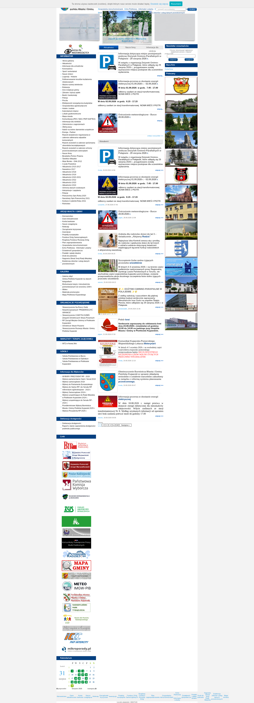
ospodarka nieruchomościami (110, 9)
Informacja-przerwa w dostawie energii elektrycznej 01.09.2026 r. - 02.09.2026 (138, 82)
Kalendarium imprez (70, 111)
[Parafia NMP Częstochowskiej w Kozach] (181, 230)
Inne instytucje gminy (70, 90)
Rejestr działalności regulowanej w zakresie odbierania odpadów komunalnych (76, 137)
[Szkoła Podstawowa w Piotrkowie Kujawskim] (181, 302)
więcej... (160, 76)
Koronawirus (67, 69)
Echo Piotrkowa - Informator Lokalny (76, 248)
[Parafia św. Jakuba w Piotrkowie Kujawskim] (181, 193)
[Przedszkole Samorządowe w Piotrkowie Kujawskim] (181, 320)
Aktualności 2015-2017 (71, 167)
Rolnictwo (66, 204)
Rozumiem (176, 4)
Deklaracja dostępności (71, 423)
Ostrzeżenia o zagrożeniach (73, 124)
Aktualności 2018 (69, 172)
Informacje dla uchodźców (72, 66)
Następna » (125, 425)
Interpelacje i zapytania (71, 190)
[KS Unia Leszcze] (181, 176)
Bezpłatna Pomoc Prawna (72, 156)
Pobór (124, 319)
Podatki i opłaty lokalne (71, 253)
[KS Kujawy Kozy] (181, 249)
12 (79, 674)
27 (83, 682)
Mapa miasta (67, 116)
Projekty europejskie (70, 235)
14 (86, 674)
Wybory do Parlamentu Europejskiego (77, 384)
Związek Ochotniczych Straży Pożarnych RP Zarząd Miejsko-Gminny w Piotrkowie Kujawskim (78, 320)
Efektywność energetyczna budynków (77, 103)
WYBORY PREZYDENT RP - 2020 (76, 376)
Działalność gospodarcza (72, 251)
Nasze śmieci (67, 74)
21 (86, 678)
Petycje (65, 193)
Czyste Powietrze (69, 164)
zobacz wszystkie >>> (155, 136)
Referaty (65, 227)
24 (72, 682)
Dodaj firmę (169, 69)
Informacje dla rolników (71, 122)
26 (79, 682)
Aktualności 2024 (69, 185)
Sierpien (75, 688)
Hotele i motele (68, 108)
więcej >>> (159, 170)
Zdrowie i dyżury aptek (71, 93)
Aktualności (67, 63)
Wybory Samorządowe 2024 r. (74, 392)
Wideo (64, 289)
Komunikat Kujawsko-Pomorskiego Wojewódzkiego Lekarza (137, 342)
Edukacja (66, 87)
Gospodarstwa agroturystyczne (74, 106)
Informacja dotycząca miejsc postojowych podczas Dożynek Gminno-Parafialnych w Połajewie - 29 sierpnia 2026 (139, 56)
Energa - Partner (69, 132)
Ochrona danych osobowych (73, 188)
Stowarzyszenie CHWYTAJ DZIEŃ (76, 315)
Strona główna (68, 61)
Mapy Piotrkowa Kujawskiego (74, 295)
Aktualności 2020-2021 (71, 177)
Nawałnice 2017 (68, 169)
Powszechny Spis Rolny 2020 (74, 196)
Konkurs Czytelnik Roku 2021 (74, 201)
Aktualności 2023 (69, 182)
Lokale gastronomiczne (71, 114)
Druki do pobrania (69, 256)
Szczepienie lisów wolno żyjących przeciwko (135, 261)
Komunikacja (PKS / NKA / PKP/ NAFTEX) (78, 119)
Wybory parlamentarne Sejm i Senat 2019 (79, 379)
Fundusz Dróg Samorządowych (74, 237)
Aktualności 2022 (69, 180)
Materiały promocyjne (71, 292)
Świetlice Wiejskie (69, 159)
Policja (65, 98)
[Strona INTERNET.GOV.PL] (181, 267)
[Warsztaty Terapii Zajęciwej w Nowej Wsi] (181, 158)
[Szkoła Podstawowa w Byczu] (181, 104)
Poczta (65, 100)
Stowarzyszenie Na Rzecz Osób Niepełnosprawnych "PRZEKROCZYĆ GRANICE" (77, 310)
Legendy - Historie (69, 77)
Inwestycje (66, 232)
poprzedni (62, 688)
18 (76, 678)
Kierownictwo (67, 216)
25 (76, 682)
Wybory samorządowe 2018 (73, 382)
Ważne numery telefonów (72, 85)
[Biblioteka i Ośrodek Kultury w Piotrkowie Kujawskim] (181, 211)
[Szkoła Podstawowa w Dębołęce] (181, 122)
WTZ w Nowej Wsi (69, 344)
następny (91, 688)
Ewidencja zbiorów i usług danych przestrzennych (217, 696)
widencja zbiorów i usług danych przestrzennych (165, 13)
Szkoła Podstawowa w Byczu (74, 356)
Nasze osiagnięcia (69, 224)
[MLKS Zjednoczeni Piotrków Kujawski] (181, 86)
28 (86, 682)
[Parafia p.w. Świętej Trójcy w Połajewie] (181, 140)
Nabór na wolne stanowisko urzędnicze (78, 130)
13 (83, 674)
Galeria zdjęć (67, 276)
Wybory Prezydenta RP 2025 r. (74, 411)
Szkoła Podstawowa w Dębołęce (75, 359)
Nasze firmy (67, 153)
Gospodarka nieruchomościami (74, 245)
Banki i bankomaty (69, 95)
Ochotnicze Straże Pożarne (73, 326)
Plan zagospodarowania (72, 243)
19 (79, 678)
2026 (80, 688)
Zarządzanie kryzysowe (71, 229)
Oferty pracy (67, 127)
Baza (170, 65)
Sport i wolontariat (69, 71)
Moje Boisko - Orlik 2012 (72, 161)
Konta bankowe (68, 221)
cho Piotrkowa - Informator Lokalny (139, 9)
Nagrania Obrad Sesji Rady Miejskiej (77, 258)
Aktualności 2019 (69, 175)
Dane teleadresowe (70, 219)
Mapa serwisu (226, 696)
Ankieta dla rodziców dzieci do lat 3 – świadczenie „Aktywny (137, 235)
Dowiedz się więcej (159, 4)
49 (117, 425)
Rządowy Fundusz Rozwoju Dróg (75, 240)
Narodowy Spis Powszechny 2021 (76, 198)
